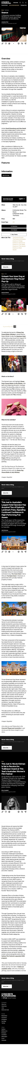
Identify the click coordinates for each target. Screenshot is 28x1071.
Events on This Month (19, 246)
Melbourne (4, 1031)
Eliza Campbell (5, 790)
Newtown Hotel (21, 336)
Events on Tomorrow (19, 242)
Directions (14, 226)
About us (3, 1004)
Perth (2, 1038)
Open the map (5, 175)
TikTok (3, 1023)
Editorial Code (5, 1010)
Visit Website (14, 230)
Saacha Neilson (5, 292)
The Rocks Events (18, 237)
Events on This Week (19, 244)
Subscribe (15, 2)
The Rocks (16, 215)
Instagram (4, 1019)
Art (14, 222)
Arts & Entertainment (14, 5)
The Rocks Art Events (19, 239)
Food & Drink (4, 5)
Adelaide (3, 1040)
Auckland (3, 1034)
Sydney (3, 1029)
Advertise (4, 1006)
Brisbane (3, 1033)
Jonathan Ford (4, 22)
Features (5, 163)
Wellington (4, 1036)
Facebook (4, 1017)
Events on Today (17, 241)
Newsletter (4, 1015)
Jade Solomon (4, 530)
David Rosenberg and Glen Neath (16, 128)
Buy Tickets (15, 234)
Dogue (3, 458)
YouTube (3, 1021)
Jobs (2, 1008)
